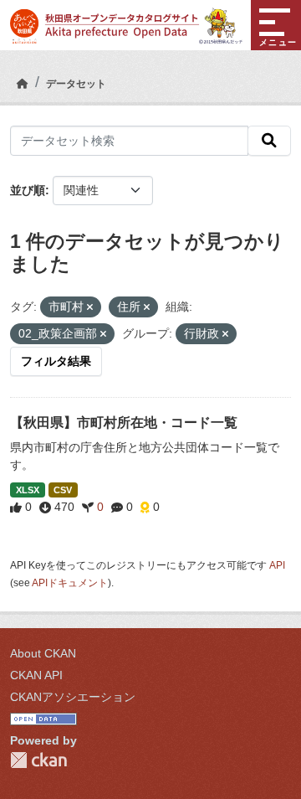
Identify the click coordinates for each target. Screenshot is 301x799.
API (277, 565)
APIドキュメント (70, 583)
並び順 (27, 190)
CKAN (38, 760)
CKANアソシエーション (72, 697)
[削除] (90, 307)
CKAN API (36, 675)
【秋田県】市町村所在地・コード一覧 (123, 422)
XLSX (27, 490)
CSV (63, 490)
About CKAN (43, 653)
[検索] (269, 141)
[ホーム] (22, 84)
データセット (76, 84)
